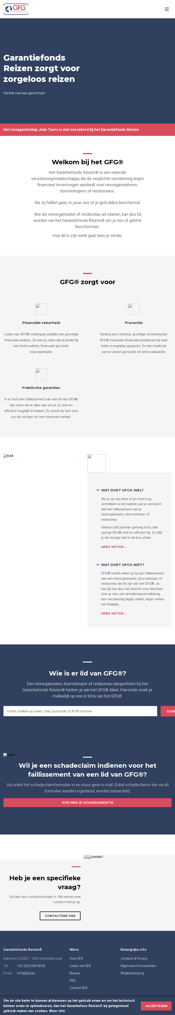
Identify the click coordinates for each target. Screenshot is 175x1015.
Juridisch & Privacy (134, 958)
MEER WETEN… (113, 547)
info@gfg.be (26, 973)
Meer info (57, 1011)
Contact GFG (79, 988)
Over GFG (76, 958)
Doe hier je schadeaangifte (87, 802)
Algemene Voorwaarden (138, 966)
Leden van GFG (80, 966)
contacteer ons (60, 916)
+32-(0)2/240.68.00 (31, 966)
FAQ (73, 980)
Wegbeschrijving (132, 973)
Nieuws (75, 973)
